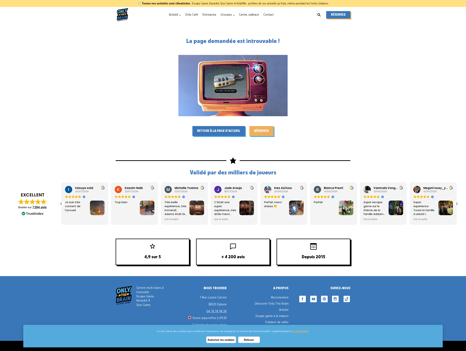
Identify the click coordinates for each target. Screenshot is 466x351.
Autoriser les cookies (221, 339)
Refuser (249, 339)
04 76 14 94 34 (216, 311)
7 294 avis (39, 207)
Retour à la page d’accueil (218, 131)
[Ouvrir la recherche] (319, 15)
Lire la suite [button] (171, 219)
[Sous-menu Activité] (180, 15)
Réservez (338, 14)
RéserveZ (261, 131)
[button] (456, 203)
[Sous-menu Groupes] (234, 15)
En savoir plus (300, 331)
